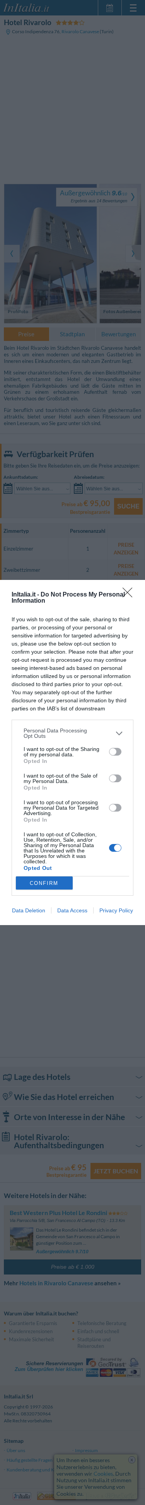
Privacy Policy (116, 910)
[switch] (115, 752)
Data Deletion (28, 910)
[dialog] (72, 752)
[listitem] (72, 733)
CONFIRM (44, 883)
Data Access (72, 910)
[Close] (130, 595)
